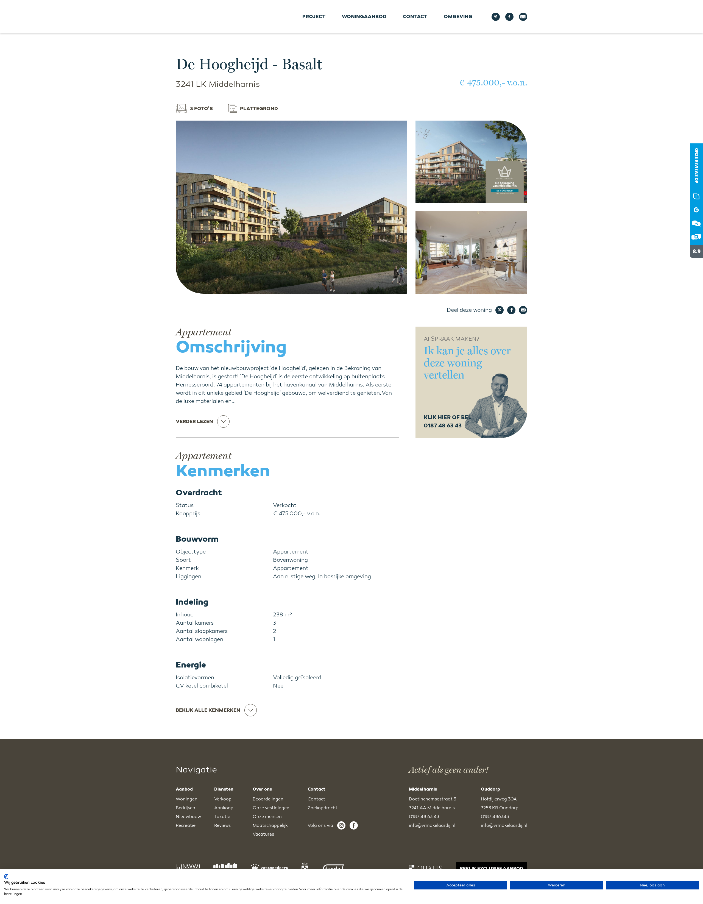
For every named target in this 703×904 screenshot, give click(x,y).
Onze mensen (267, 816)
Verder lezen (194, 421)
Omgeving (458, 16)
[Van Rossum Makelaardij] (692, 262)
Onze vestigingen (271, 808)
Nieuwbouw (188, 816)
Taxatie (222, 816)
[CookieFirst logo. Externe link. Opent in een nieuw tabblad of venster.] (6, 876)
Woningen (186, 799)
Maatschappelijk (270, 825)
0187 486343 (495, 816)
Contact (415, 16)
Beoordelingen (268, 799)
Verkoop (222, 799)
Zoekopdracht (322, 808)
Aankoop (223, 808)
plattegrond (259, 108)
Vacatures (263, 834)
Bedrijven (185, 808)
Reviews (222, 825)
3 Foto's (201, 108)
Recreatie (186, 825)
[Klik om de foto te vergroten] (291, 207)
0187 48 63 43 (424, 816)
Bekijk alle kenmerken (208, 710)
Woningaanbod (364, 16)
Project (313, 16)
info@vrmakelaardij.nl (432, 825)
